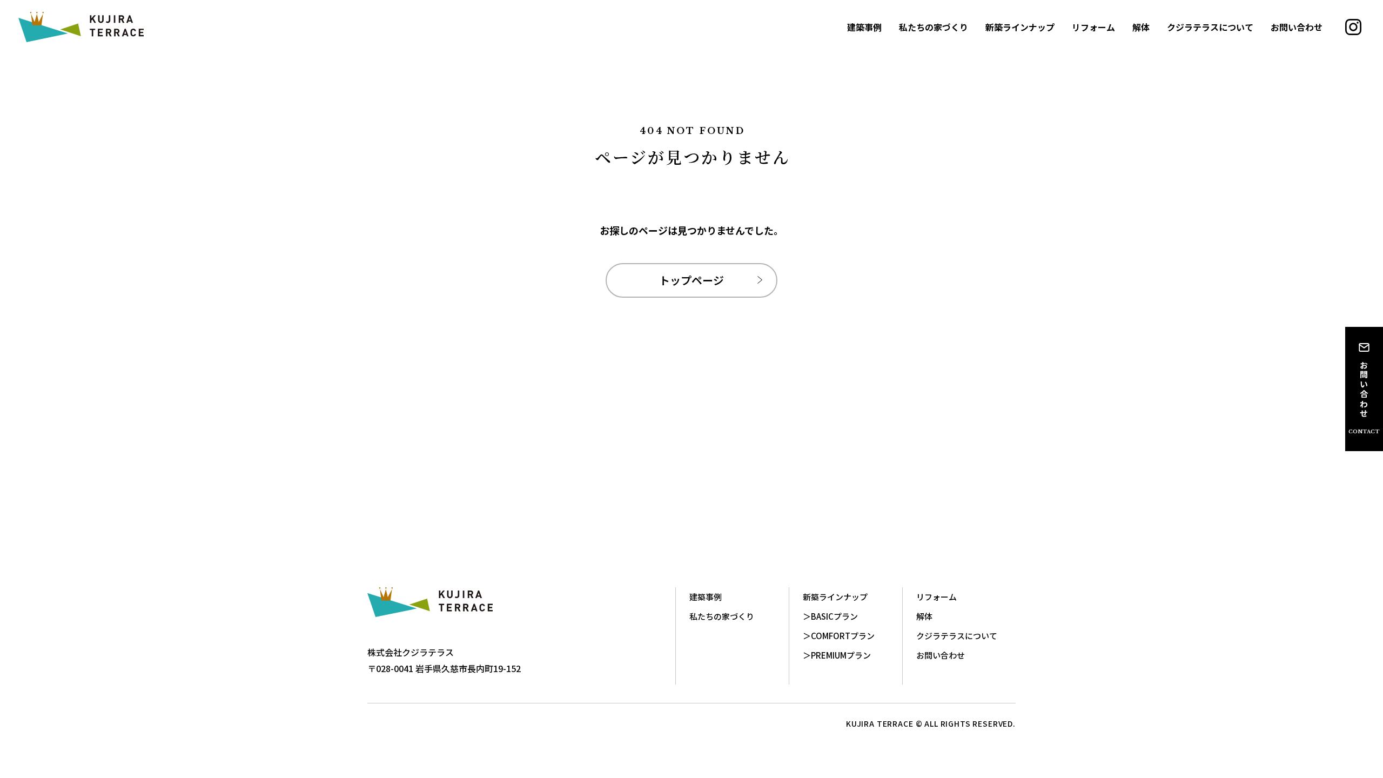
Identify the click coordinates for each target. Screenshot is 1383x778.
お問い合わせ (1296, 27)
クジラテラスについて (1210, 27)
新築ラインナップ (1020, 27)
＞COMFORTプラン (839, 635)
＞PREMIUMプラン (837, 655)
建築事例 (864, 27)
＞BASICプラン (830, 616)
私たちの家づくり (933, 27)
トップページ (691, 280)
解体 (1141, 27)
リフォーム (1093, 27)
